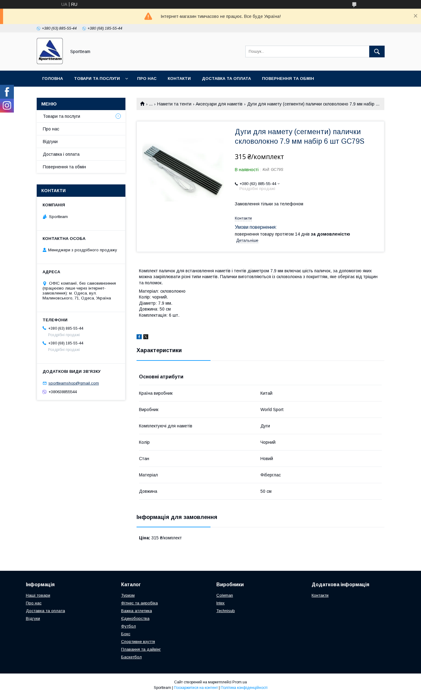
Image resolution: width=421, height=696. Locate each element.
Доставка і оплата (61, 154)
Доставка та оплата (226, 78)
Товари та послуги (97, 78)
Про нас (147, 78)
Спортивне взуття (138, 641)
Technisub (225, 610)
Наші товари (38, 595)
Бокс (125, 634)
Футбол (128, 626)
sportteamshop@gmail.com (73, 383)
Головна (52, 78)
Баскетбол (131, 657)
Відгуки (50, 141)
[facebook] (139, 337)
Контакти (179, 78)
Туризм (128, 595)
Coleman (224, 595)
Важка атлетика (136, 610)
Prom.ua (239, 682)
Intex (220, 603)
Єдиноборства (135, 618)
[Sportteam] (50, 62)
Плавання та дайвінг (141, 649)
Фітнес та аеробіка (139, 603)
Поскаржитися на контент (196, 688)
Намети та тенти (174, 103)
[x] (145, 337)
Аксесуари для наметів (219, 103)
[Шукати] (377, 51)
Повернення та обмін (288, 78)
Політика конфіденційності (244, 688)
